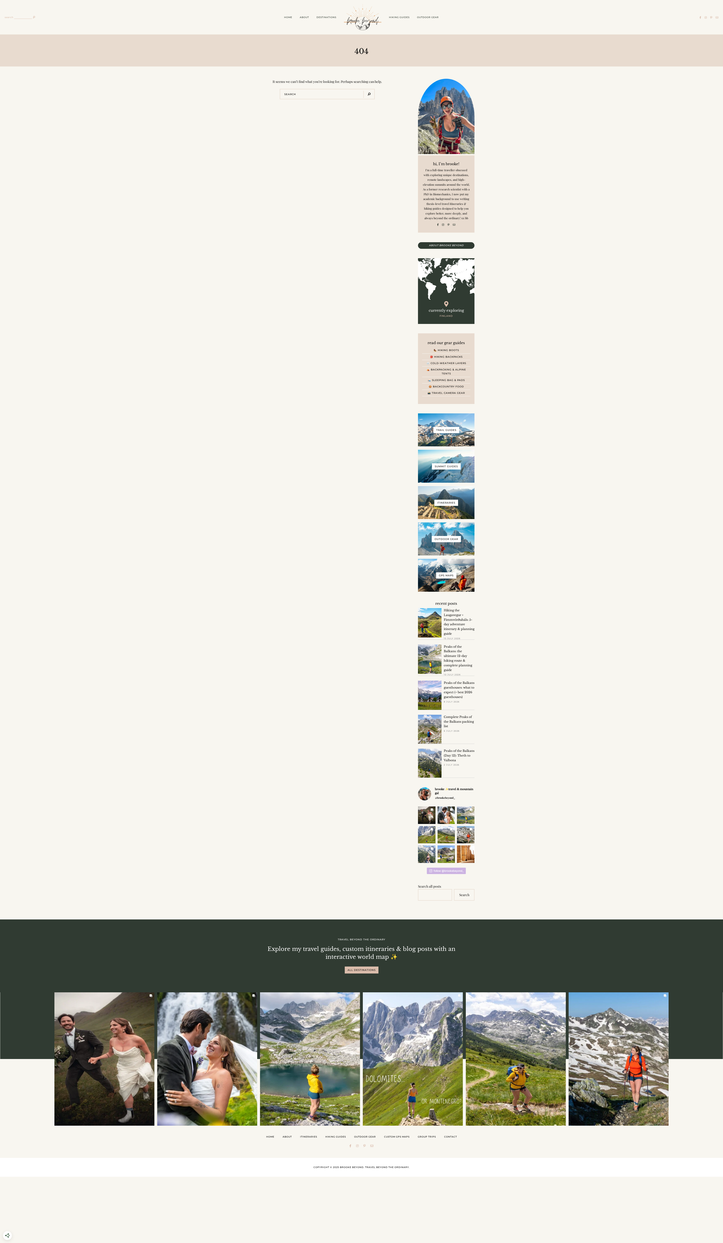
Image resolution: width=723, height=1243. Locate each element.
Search (464, 895)
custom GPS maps (397, 1136)
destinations (326, 17)
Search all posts (429, 886)
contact (450, 1136)
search (9, 17)
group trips (427, 1136)
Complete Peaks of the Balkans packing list (459, 721)
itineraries (308, 1136)
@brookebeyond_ (445, 797)
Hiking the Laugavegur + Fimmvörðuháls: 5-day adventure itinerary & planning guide (459, 622)
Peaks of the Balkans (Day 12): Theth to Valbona (459, 755)
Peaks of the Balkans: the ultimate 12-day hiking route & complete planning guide (458, 658)
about (304, 17)
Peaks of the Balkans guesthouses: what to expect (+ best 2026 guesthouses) (459, 690)
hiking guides (399, 17)
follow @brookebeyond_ (449, 870)
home (288, 17)
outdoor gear (428, 17)
